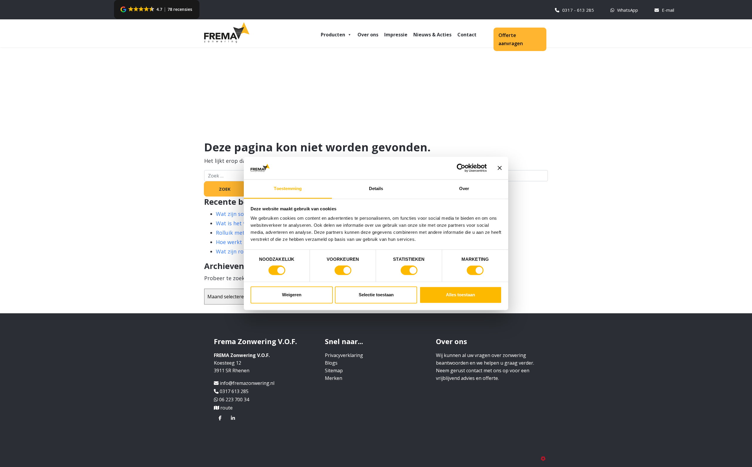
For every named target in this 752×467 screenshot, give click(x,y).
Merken (333, 378)
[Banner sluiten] (500, 168)
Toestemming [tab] (288, 188)
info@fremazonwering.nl (247, 383)
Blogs (331, 363)
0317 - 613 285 (578, 10)
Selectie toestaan (376, 294)
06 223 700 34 (234, 399)
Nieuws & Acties (432, 34)
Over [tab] (464, 188)
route (226, 408)
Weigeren (291, 294)
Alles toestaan (460, 294)
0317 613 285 (234, 391)
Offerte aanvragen (510, 39)
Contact (466, 34)
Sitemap (334, 370)
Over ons (367, 34)
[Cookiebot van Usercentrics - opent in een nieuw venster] (461, 168)
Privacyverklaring (344, 355)
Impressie (395, 34)
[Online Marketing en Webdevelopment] (544, 458)
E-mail (668, 10)
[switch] (343, 270)
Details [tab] (376, 188)
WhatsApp (627, 10)
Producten (333, 34)
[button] (156, 9)
